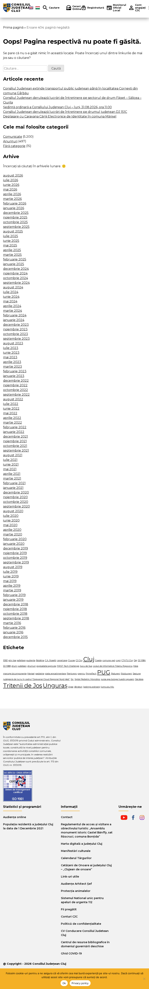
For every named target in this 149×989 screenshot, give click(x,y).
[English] (31, 8)
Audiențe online (14, 817)
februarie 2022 (14, 427)
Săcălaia (139, 679)
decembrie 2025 (16, 213)
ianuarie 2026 (13, 208)
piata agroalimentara (55, 673)
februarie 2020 (15, 539)
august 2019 (12, 567)
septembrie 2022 (16, 394)
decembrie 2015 (15, 637)
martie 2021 (12, 478)
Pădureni (115, 673)
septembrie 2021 (16, 450)
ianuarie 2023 (13, 376)
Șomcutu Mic (107, 687)
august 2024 (13, 287)
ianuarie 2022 (13, 432)
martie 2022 (12, 422)
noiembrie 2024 (15, 273)
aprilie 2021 (11, 474)
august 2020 (13, 511)
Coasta (98, 660)
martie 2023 (12, 366)
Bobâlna (40, 660)
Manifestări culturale (75, 851)
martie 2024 (12, 311)
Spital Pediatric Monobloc (87, 679)
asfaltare (21, 660)
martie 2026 (12, 199)
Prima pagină (13, 27)
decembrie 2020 (16, 492)
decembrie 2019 (15, 548)
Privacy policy (80, 983)
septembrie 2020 (16, 506)
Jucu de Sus (86, 666)
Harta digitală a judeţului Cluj (81, 843)
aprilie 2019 (11, 586)
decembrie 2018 (15, 604)
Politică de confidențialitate (81, 923)
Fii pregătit (69, 909)
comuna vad (108, 660)
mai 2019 (9, 581)
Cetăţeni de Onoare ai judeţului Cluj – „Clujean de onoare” (86, 867)
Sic (72, 679)
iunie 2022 (11, 408)
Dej (135, 660)
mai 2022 (10, 413)
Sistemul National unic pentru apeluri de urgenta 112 (82, 900)
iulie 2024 (10, 292)
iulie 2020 (10, 516)
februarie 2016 (14, 627)
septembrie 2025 (16, 227)
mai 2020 (10, 525)
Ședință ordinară (91, 687)
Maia (135, 666)
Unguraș (55, 685)
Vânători (78, 687)
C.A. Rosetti (50, 660)
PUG (103, 672)
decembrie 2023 (16, 324)
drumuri (31, 666)
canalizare (62, 660)
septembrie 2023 (16, 338)
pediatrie (39, 673)
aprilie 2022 (12, 418)
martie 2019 (12, 590)
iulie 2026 (10, 180)
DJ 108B (7, 666)
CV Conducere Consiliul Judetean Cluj (85, 933)
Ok (64, 983)
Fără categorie (14, 146)
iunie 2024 (11, 297)
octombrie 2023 (15, 334)
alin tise (12, 660)
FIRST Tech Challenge (68, 666)
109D (5, 660)
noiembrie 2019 (15, 553)
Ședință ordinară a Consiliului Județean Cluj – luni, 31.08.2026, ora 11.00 (57, 107)
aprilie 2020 (12, 530)
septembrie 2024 (16, 283)
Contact (67, 817)
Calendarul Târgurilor (76, 858)
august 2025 (13, 231)
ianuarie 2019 (13, 600)
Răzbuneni (126, 673)
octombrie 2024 (15, 278)
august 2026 (13, 175)
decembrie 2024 (16, 269)
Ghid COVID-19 (71, 953)
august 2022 (13, 399)
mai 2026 (10, 189)
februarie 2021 (14, 483)
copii (118, 660)
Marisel (31, 673)
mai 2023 (10, 357)
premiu (81, 673)
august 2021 (12, 455)
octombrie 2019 (15, 558)
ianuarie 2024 (13, 320)
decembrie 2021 (15, 436)
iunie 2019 (11, 576)
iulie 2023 (10, 348)
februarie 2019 (14, 595)
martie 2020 (12, 534)
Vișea (70, 687)
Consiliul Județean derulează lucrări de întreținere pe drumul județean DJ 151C (65, 112)
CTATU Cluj (127, 660)
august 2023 (13, 343)
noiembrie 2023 (15, 329)
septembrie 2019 (16, 562)
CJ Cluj (79, 660)
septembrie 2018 (16, 618)
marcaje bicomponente (15, 673)
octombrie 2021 (15, 446)
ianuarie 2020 (13, 544)
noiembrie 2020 (15, 497)
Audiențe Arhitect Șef (76, 883)
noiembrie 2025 (15, 217)
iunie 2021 (11, 464)
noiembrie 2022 (15, 385)
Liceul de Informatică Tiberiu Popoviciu (113, 666)
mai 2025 (10, 245)
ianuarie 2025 (13, 264)
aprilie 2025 (12, 250)
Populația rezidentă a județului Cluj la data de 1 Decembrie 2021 (28, 826)
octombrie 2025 (15, 222)
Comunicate (12, 136)
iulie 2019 (10, 572)
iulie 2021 (10, 460)
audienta (30, 660)
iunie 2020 (11, 520)
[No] (144, 979)
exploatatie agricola (46, 666)
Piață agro (72, 673)
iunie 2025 (11, 241)
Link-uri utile (70, 876)
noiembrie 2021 (15, 441)
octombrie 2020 (15, 502)
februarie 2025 (14, 259)
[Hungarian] (37, 8)
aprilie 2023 (12, 362)
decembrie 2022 (16, 380)
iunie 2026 (11, 185)
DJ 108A (142, 660)
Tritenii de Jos (22, 685)
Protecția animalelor (75, 891)
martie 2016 (12, 623)
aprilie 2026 (12, 194)
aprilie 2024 (12, 306)
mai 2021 (9, 469)
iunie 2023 (11, 352)
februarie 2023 (14, 371)
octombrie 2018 (15, 614)
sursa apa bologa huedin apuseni (117, 679)
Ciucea (71, 660)
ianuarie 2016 (13, 632)
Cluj (88, 659)
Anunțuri (10, 141)
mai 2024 (10, 301)
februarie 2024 (14, 315)
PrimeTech (91, 673)
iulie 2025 (10, 236)
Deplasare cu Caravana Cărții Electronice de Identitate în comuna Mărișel (59, 116)
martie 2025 (12, 255)
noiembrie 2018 (15, 609)
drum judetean (19, 666)
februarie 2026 (14, 203)
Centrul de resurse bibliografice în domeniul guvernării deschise (85, 944)
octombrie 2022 (15, 390)
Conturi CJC (69, 916)
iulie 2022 (10, 404)
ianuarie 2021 (13, 488)
